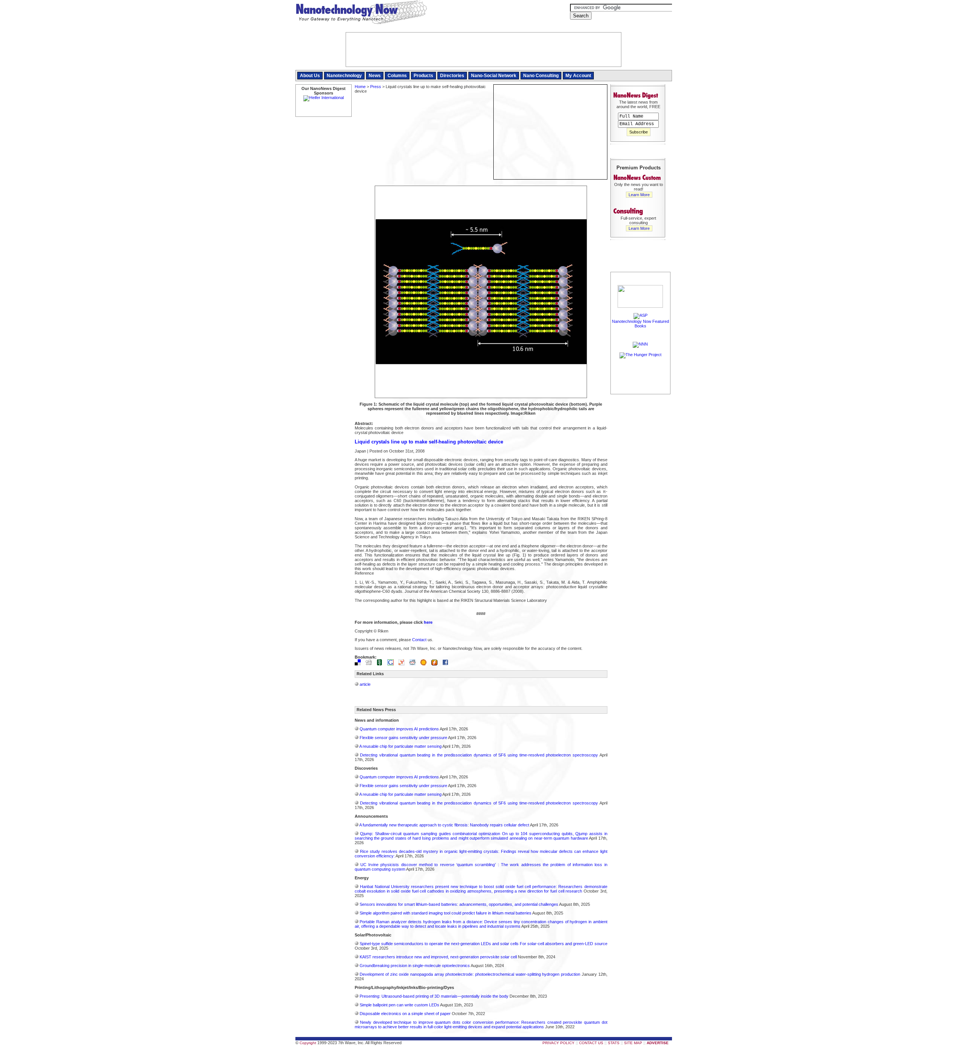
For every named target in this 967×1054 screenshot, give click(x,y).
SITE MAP (633, 1043)
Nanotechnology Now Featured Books (640, 323)
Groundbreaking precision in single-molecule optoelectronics (415, 965)
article (365, 684)
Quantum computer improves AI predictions (399, 729)
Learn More (639, 194)
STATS (613, 1043)
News (375, 75)
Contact (419, 639)
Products (423, 75)
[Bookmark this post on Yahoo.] (403, 664)
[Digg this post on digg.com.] (370, 664)
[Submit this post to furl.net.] (436, 664)
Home (360, 86)
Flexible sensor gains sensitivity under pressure (403, 737)
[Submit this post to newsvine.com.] (381, 664)
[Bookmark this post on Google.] (392, 664)
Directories (452, 75)
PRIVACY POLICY (558, 1043)
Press (375, 86)
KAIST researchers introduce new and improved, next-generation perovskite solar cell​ (438, 957)
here (428, 622)
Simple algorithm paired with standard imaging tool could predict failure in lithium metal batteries (445, 913)
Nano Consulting (541, 75)
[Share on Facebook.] (447, 664)
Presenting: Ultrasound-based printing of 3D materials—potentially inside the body (434, 996)
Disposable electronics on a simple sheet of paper (405, 1013)
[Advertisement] (640, 509)
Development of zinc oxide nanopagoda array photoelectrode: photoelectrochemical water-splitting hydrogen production (470, 974)
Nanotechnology (344, 75)
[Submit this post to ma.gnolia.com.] (425, 664)
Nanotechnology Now (361, 13)
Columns (397, 75)
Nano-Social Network (493, 75)
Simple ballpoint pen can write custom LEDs (399, 1005)
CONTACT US (591, 1043)
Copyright (308, 1043)
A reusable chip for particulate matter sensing (400, 746)
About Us (310, 75)
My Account (578, 75)
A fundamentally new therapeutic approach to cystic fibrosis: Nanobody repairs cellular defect (444, 825)
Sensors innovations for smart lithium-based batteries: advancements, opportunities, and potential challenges (459, 904)
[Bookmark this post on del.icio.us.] (360, 664)
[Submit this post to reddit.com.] (414, 664)
